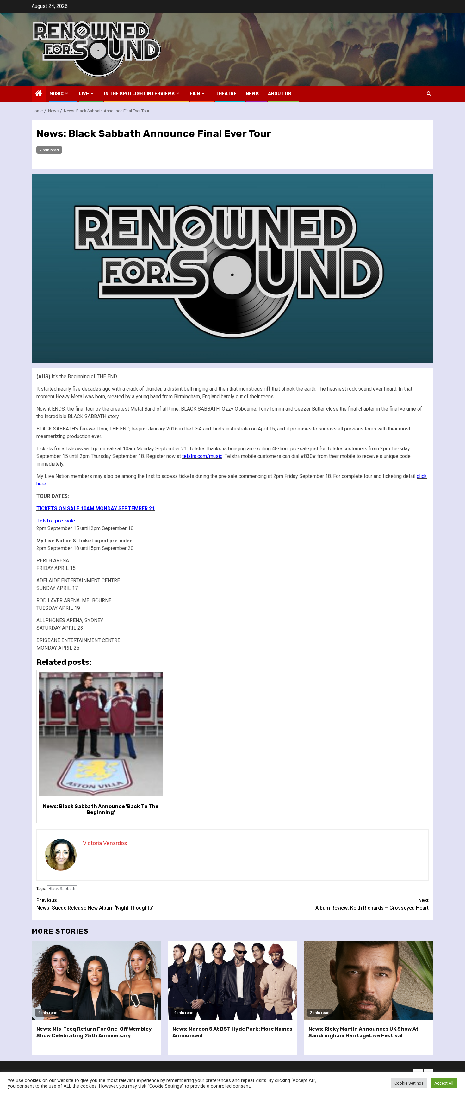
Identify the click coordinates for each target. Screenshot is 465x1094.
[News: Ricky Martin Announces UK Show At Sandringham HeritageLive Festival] (368, 980)
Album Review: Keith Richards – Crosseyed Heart (372, 904)
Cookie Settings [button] (409, 1083)
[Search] (429, 93)
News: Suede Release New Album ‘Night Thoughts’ (94, 904)
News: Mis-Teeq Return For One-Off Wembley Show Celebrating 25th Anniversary (94, 1032)
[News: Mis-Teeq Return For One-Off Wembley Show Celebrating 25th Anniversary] (96, 980)
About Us (279, 93)
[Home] (38, 94)
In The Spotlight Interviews (139, 93)
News (252, 93)
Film (195, 93)
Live (84, 93)
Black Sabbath (62, 888)
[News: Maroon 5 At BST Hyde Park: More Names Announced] (232, 980)
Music (56, 93)
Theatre (226, 93)
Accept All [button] (443, 1083)
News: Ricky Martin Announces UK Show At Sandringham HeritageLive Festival (363, 1032)
